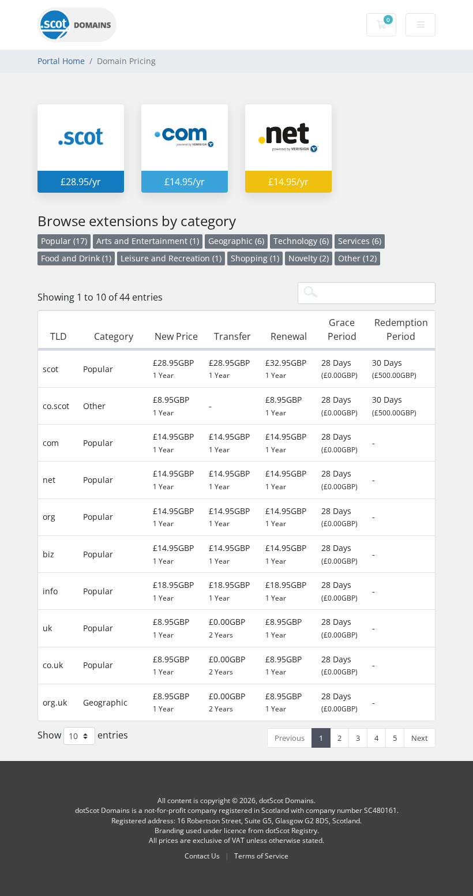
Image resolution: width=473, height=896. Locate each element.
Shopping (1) (255, 258)
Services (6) (359, 240)
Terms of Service (261, 856)
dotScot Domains (286, 800)
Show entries (82, 735)
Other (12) (357, 258)
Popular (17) (64, 240)
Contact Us (202, 856)
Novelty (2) (308, 258)
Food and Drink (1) (76, 258)
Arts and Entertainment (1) (147, 240)
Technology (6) (301, 240)
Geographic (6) (236, 240)
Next (419, 738)
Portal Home (61, 60)
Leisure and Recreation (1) (171, 258)
